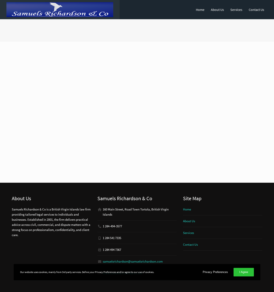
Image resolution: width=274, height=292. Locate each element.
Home (200, 9)
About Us (217, 9)
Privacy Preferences (215, 272)
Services (236, 9)
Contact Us (256, 9)
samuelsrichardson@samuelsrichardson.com (133, 261)
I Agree (243, 272)
